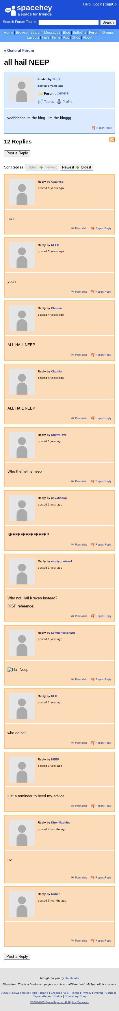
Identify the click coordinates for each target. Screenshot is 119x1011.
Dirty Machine (60, 822)
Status (57, 996)
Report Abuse (42, 996)
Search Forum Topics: (20, 22)
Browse (22, 33)
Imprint (98, 992)
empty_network (62, 561)
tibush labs (72, 978)
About (87, 37)
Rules (25, 992)
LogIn (97, 4)
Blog (66, 33)
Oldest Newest (42, 167)
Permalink (81, 228)
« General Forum (19, 50)
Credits (55, 992)
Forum (94, 33)
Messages (52, 33)
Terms (75, 992)
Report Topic (104, 127)
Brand (44, 992)
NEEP (57, 79)
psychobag (59, 497)
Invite (56, 37)
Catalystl (57, 181)
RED (54, 696)
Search (108, 22)
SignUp (111, 4)
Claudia (56, 308)
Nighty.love (59, 434)
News (15, 992)
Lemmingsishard (63, 632)
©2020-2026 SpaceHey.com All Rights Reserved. (59, 1002)
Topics (49, 102)
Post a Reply (17, 153)
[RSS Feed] (112, 139)
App (66, 37)
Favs (45, 37)
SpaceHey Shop (76, 996)
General (63, 94)
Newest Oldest (76, 167)
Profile (67, 102)
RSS (66, 992)
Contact (110, 992)
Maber (55, 893)
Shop (76, 37)
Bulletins (79, 33)
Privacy (86, 992)
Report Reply (103, 228)
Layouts (33, 37)
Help (87, 4)
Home (8, 33)
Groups (108, 33)
